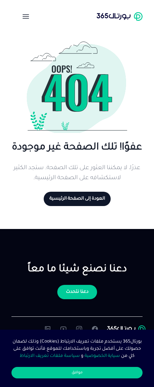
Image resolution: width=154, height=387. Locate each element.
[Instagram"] (79, 329)
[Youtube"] (63, 329)
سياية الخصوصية (101, 356)
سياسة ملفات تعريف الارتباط (50, 356)
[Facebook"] (94, 329)
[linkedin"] (47, 329)
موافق (77, 373)
